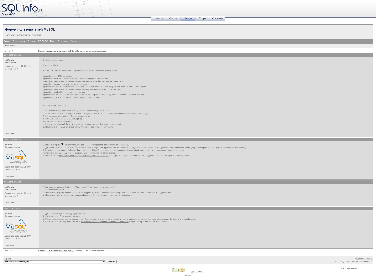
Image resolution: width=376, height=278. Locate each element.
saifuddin (10, 60)
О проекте (217, 18)
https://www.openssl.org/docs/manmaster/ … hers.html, (105, 222)
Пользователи (19, 41)
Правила (31, 41)
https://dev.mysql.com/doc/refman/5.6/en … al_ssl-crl (117, 147)
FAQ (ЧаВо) (43, 41)
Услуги (203, 18)
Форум (188, 18)
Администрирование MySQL (60, 51)
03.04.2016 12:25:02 (12, 55)
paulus (8, 144)
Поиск (53, 41)
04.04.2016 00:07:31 (12, 208)
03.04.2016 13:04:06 (12, 139)
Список (7, 41)
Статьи (173, 18)
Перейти (7, 259)
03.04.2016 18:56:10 (12, 182)
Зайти (73, 41)
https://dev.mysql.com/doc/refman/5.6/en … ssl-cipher (68, 150)
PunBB (369, 259)
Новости (158, 18)
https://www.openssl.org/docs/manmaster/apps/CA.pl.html (84, 155)
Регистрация (63, 41)
